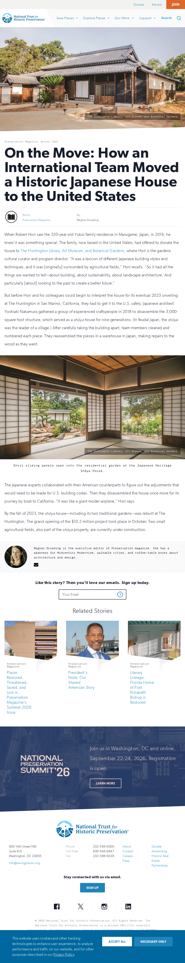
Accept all (117, 941)
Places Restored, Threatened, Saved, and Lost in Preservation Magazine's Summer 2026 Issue (19, 692)
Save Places (65, 21)
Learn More (105, 783)
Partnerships (160, 865)
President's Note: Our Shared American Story (81, 680)
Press (126, 861)
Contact (128, 851)
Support (145, 21)
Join (175, 4)
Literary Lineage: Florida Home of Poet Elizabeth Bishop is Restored (142, 687)
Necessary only (153, 941)
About (127, 846)
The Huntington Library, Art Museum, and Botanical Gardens (72, 250)
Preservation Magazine (36, 220)
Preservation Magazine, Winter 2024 (31, 141)
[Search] (180, 18)
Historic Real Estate (160, 858)
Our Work (122, 21)
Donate (139, 4)
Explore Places (94, 21)
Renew (157, 4)
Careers (128, 856)
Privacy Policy (63, 954)
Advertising (159, 851)
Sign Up (92, 887)
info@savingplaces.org (24, 863)
